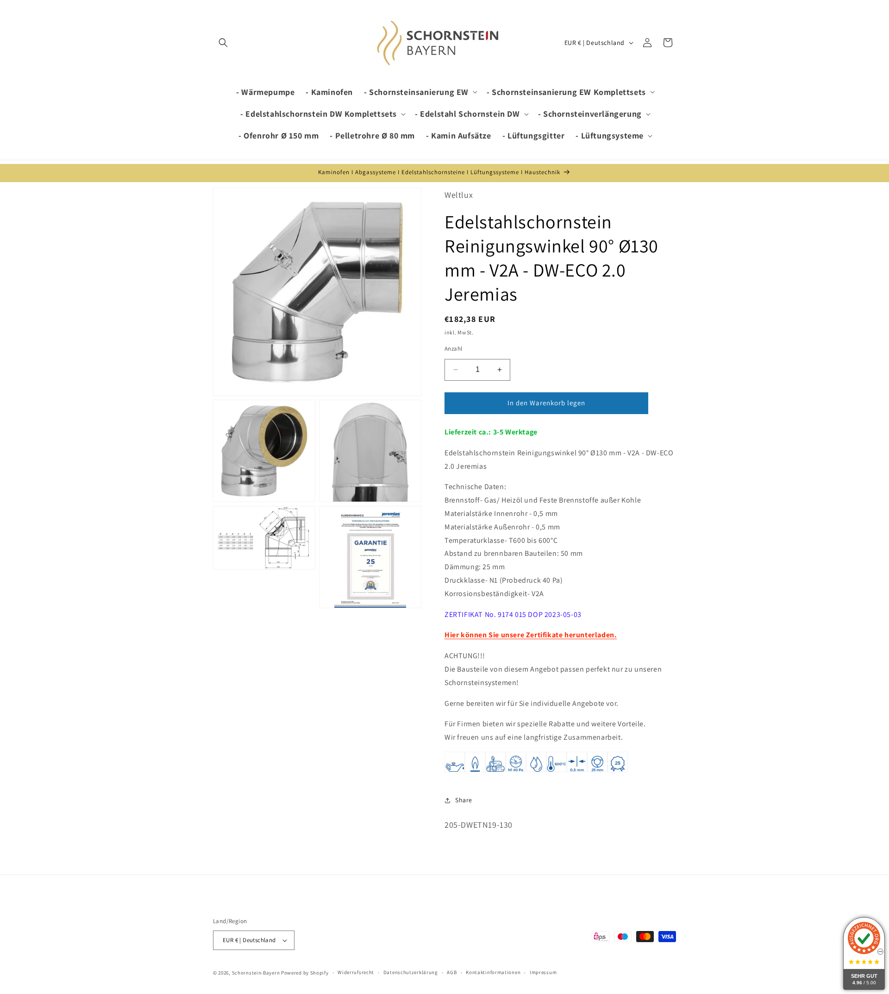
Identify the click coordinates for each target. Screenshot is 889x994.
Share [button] (463, 800)
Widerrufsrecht (356, 972)
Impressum (543, 972)
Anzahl (453, 348)
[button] (223, 42)
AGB (452, 972)
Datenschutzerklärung (410, 972)
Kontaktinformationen (493, 972)
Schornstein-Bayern (256, 972)
